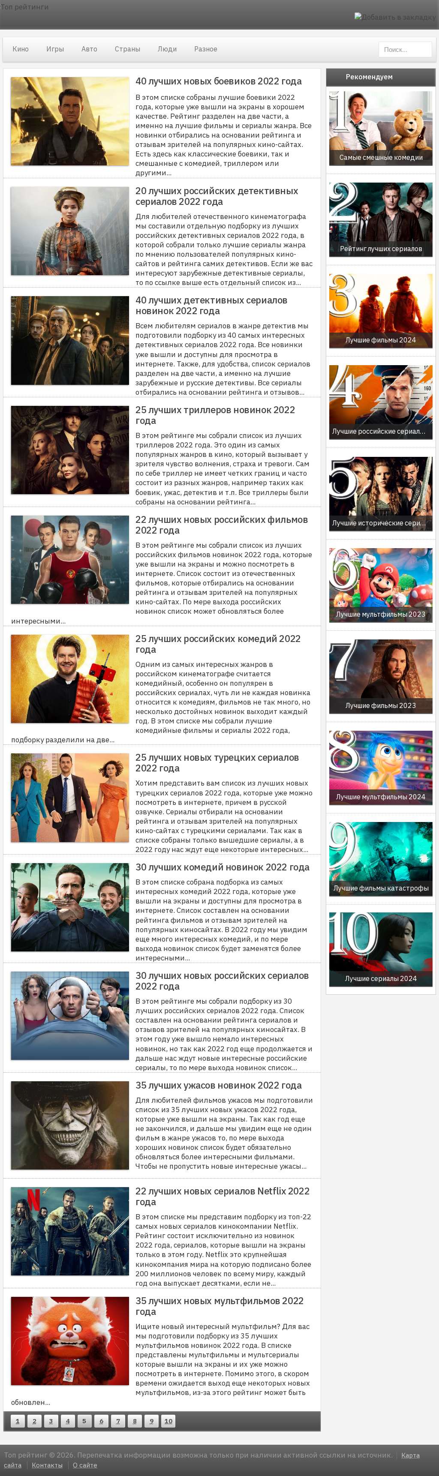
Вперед (182, 1421)
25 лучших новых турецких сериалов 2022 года (217, 762)
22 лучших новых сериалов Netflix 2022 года (222, 1196)
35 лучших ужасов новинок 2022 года (218, 1085)
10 (168, 1421)
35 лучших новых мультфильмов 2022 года (219, 1305)
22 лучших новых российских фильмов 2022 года (221, 524)
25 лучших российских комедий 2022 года (218, 643)
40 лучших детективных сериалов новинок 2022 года (211, 305)
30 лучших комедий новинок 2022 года (222, 867)
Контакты (47, 1465)
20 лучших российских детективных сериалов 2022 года (216, 195)
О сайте (85, 1465)
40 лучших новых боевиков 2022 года (218, 81)
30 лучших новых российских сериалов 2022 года (222, 980)
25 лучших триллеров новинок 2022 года (215, 414)
